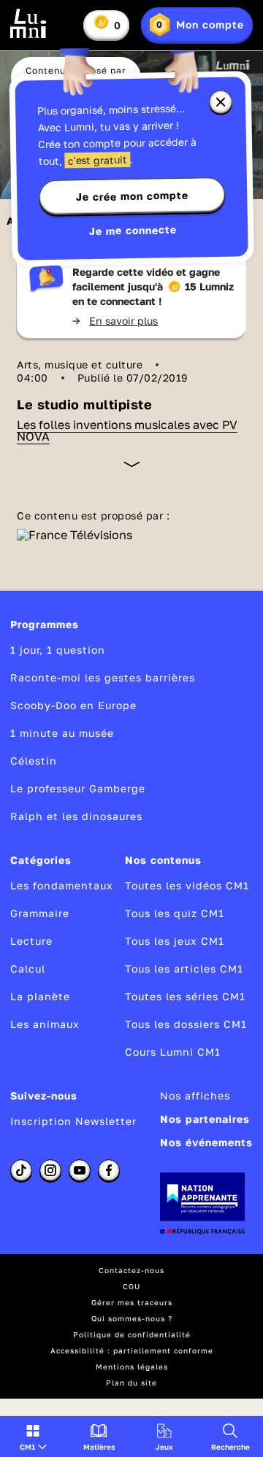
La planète (40, 996)
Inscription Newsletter (73, 1121)
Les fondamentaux (61, 885)
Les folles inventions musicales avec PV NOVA (127, 430)
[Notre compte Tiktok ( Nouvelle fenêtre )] (21, 1170)
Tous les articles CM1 (184, 968)
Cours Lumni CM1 (173, 1052)
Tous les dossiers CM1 (186, 1024)
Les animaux (45, 1024)
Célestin (33, 760)
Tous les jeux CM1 (174, 941)
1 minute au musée (62, 733)
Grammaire (39, 913)
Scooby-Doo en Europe (73, 705)
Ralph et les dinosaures (76, 816)
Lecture (31, 941)
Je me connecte (133, 230)
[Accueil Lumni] (28, 23)
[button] (33, 1436)
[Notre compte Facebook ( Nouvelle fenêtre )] (109, 1170)
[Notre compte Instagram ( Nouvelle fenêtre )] (50, 1170)
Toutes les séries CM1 (185, 996)
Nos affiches (195, 1095)
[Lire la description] (132, 464)
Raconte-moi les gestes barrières (102, 677)
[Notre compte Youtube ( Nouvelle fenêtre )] (80, 1170)
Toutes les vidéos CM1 (187, 885)
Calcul (27, 968)
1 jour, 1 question (57, 650)
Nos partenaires (205, 1119)
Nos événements (206, 1142)
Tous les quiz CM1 (174, 913)
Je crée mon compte (132, 196)
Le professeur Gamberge (77, 788)
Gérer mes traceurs (131, 1302)
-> (115, 320)
